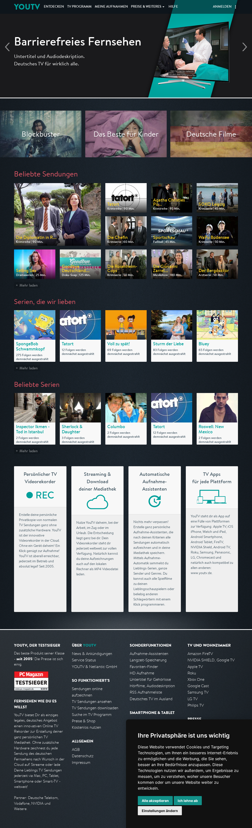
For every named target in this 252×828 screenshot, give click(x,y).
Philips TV (196, 705)
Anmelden (222, 7)
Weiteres (146, 7)
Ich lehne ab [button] (188, 801)
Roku (192, 673)
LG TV (193, 698)
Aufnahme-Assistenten (149, 653)
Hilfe (173, 7)
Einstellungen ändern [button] (160, 811)
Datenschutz (83, 755)
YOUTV (27, 6)
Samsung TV (198, 692)
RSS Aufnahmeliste (146, 692)
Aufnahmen (111, 7)
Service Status (84, 660)
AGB (76, 749)
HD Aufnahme (142, 673)
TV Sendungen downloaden (95, 708)
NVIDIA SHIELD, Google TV (211, 660)
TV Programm (79, 7)
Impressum (81, 762)
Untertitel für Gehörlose (150, 679)
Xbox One (196, 679)
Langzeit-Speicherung (148, 660)
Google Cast (198, 685)
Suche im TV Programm (91, 714)
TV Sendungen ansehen (92, 701)
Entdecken (54, 7)
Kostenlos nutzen (86, 727)
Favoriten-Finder (144, 666)
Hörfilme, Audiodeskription (152, 685)
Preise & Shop (83, 721)
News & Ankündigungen (92, 653)
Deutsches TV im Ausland (151, 698)
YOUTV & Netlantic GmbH (94, 666)
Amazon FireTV (200, 653)
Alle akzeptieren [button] (155, 801)
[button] (235, 7)
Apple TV (195, 666)
